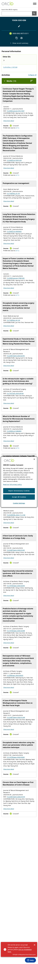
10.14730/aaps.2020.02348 (16, 631)
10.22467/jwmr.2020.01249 (16, 717)
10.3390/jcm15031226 (14, 160)
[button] (32, 75)
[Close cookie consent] (34, 459)
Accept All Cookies (19, 497)
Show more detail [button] (8, 121)
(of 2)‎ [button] (17, 128)
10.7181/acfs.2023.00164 (15, 393)
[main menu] (34, 4)
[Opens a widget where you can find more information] (30, 960)
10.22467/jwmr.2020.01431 (16, 550)
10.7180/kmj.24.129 (13, 320)
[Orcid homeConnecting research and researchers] (7, 4)
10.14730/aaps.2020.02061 (16, 757)
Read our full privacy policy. (12, 484)
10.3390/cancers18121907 (15, 111)
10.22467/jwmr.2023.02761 (16, 356)
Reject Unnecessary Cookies (19, 491)
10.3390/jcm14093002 (14, 231)
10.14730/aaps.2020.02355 (16, 586)
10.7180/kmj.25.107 (13, 193)
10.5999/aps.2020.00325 (15, 675)
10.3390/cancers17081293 (15, 278)
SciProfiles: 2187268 (10, 67)
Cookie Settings (19, 503)
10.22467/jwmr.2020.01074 (16, 797)
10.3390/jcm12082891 (14, 431)
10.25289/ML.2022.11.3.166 (16, 515)
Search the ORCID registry (9, 9)
